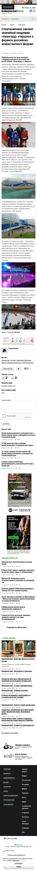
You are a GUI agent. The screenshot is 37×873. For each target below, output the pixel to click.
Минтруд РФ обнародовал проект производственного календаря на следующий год (18, 580)
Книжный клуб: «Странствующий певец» (17, 686)
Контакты (25, 817)
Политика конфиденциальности (16, 855)
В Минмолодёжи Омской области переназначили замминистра (13, 608)
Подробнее (16, 860)
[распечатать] (18, 370)
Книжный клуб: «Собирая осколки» (15, 690)
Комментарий (6, 400)
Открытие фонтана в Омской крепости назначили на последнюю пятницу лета (17, 680)
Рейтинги (25, 793)
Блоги (24, 797)
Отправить (6, 423)
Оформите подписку (22, 745)
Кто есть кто (26, 780)
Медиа (24, 776)
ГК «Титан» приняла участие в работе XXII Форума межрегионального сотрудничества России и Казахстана (17, 453)
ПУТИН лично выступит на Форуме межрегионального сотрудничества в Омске (17, 444)
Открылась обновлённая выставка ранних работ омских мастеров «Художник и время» (18, 712)
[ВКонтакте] (25, 368)
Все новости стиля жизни (10, 733)
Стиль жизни (8, 638)
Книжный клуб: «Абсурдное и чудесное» (17, 671)
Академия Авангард (23, 360)
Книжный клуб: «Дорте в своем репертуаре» (18, 705)
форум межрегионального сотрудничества (17, 363)
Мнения (24, 789)
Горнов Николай (13, 348)
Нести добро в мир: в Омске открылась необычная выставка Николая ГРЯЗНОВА (17, 719)
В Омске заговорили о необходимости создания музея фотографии (16, 696)
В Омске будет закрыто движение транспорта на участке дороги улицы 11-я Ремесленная (18, 571)
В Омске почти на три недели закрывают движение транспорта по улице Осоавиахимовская (16, 617)
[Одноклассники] (27, 368)
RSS (23, 832)
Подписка (25, 828)
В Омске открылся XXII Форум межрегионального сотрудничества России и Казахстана (18, 464)
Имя (3, 393)
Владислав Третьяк (9, 360)
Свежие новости (10, 558)
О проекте (25, 812)
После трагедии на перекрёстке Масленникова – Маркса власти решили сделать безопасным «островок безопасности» (18, 599)
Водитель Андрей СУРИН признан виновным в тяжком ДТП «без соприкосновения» (18, 589)
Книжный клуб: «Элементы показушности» (18, 725)
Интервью (25, 784)
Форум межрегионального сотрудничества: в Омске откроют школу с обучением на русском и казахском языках (18, 435)
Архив (24, 801)
